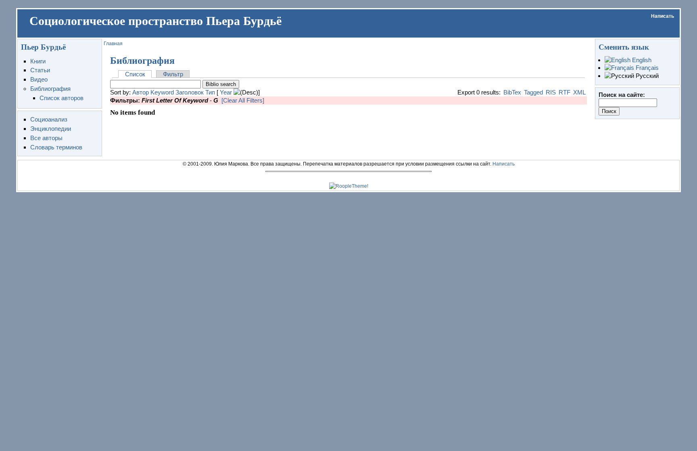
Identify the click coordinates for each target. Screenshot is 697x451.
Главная (113, 43)
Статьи (40, 70)
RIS (551, 92)
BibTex (512, 92)
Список (135, 74)
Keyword (162, 92)
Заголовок (189, 92)
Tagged (533, 92)
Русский (646, 75)
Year (226, 92)
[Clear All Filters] (242, 100)
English (640, 60)
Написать (662, 16)
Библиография (50, 88)
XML (579, 92)
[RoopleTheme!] (348, 186)
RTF (564, 92)
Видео (39, 79)
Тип (210, 92)
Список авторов (61, 97)
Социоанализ (48, 119)
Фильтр (173, 74)
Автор (140, 92)
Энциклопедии (50, 128)
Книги (38, 61)
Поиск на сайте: (622, 94)
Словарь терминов (56, 147)
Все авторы (46, 137)
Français (646, 67)
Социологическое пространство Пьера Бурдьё (155, 21)
